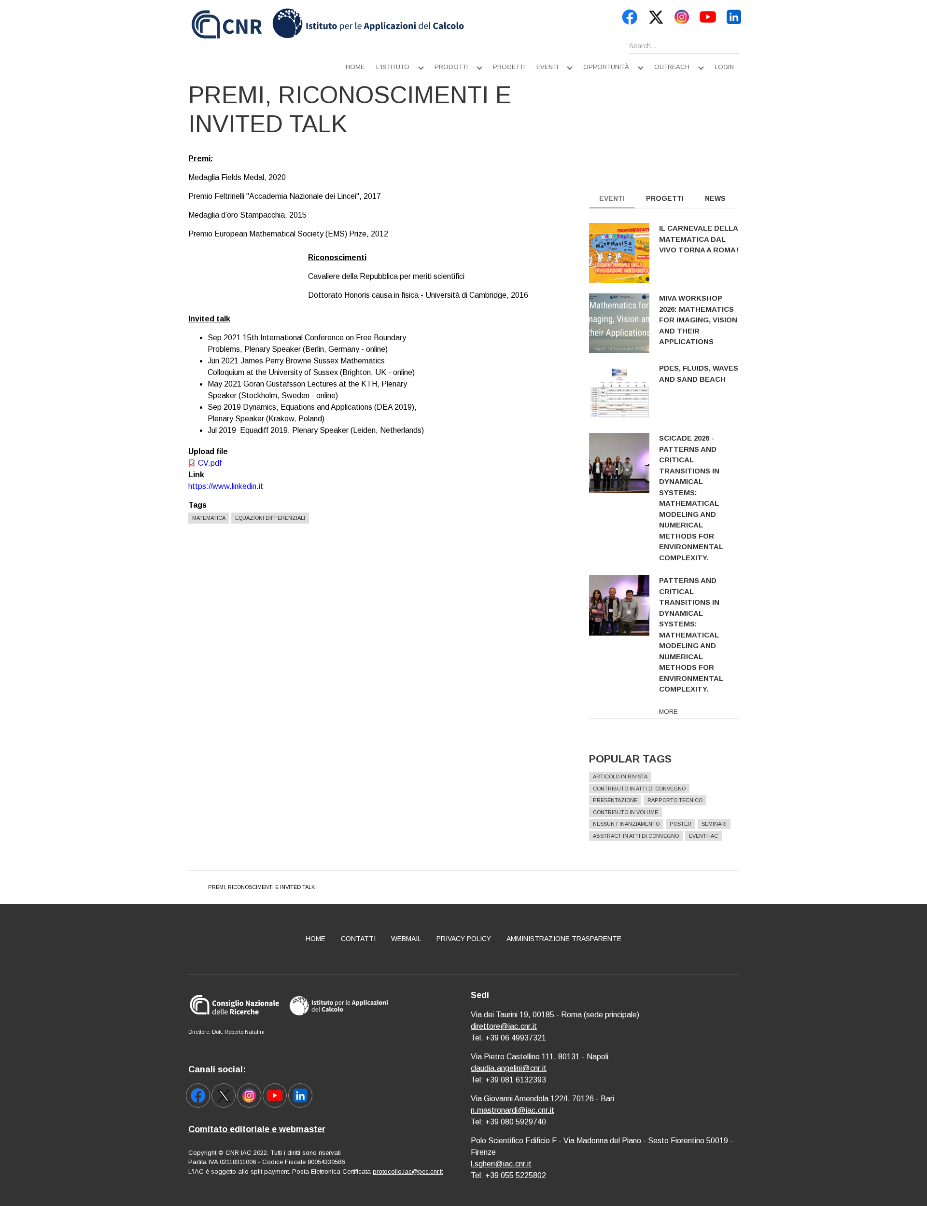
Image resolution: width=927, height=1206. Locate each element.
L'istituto (392, 66)
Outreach (671, 66)
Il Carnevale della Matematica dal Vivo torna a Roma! (699, 239)
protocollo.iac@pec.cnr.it (408, 1171)
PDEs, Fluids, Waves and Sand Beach (698, 373)
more (668, 711)
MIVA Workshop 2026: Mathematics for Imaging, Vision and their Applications (698, 320)
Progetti (509, 66)
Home (355, 66)
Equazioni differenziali (270, 518)
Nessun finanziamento (626, 824)
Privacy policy (463, 939)
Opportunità (606, 66)
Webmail (406, 939)
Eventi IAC (703, 836)
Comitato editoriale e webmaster (256, 1129)
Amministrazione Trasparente (563, 939)
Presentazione (615, 800)
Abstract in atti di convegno (636, 836)
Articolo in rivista (620, 776)
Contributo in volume (625, 812)
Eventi (547, 66)
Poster (680, 824)
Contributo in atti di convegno (639, 788)
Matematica (208, 518)
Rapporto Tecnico (674, 800)
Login (724, 66)
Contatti (358, 939)
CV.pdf (210, 463)
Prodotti (451, 66)
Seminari (714, 824)
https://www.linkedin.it (225, 486)
